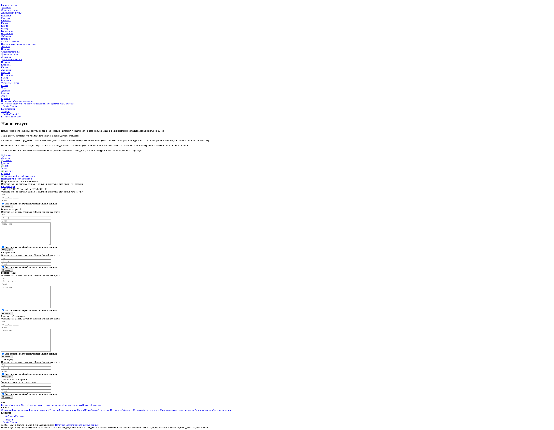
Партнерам (50, 103)
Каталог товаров (9, 5)
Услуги (4, 88)
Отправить (7, 206)
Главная (5, 116)
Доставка (5, 90)
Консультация (8, 109)
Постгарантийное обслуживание (17, 101)
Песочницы (7, 33)
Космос (4, 23)
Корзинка (6, 20)
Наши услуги (15, 116)
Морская (5, 18)
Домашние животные (11, 13)
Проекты (40, 103)
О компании (7, 103)
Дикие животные (9, 10)
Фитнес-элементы (10, 41)
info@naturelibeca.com (14, 416)
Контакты (60, 103)
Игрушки (5, 39)
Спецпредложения (10, 52)
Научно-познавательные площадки (18, 44)
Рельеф (4, 28)
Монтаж (5, 93)
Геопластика (7, 31)
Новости (17, 103)
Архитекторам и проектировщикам (45, 405)
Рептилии (6, 15)
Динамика (6, 7)
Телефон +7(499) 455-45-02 (10, 421)
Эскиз (4, 96)
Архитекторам (29, 103)
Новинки (5, 49)
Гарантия (5, 98)
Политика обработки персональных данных (77, 425)
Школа (4, 26)
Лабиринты (7, 36)
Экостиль (5, 46)
